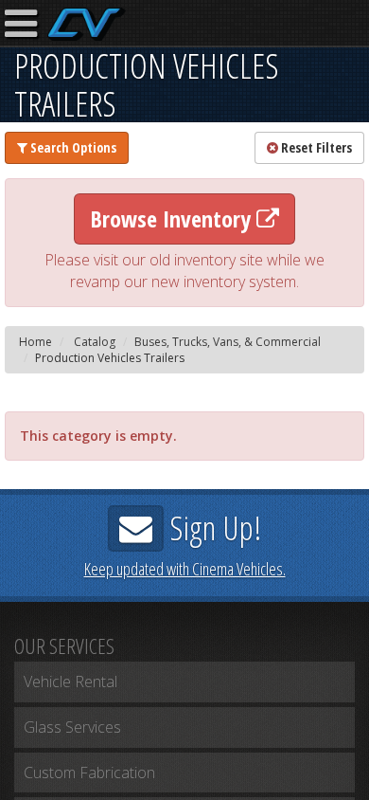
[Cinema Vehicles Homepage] (86, 24)
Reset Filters (315, 147)
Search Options (71, 147)
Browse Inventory (173, 218)
